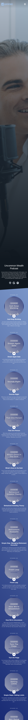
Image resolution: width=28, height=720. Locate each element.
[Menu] (25, 4)
